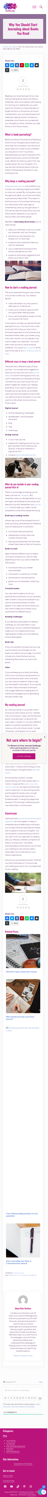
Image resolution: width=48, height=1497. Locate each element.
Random (10, 1449)
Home (5, 47)
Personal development (15, 1446)
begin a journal (29, 347)
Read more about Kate (23, 1355)
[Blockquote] (23, 1397)
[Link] (28, 1397)
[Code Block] (25, 1397)
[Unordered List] (20, 1397)
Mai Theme (32, 1495)
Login (40, 1382)
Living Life (10, 1443)
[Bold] (5, 1397)
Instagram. (24, 495)
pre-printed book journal (25, 455)
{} (32, 1398)
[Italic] (8, 1397)
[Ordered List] (17, 1397)
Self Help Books (13, 1451)
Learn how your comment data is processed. (21, 1405)
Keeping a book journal (14, 186)
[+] (34, 1398)
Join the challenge (24, 756)
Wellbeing (32, 1275)
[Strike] (14, 1397)
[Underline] (11, 1397)
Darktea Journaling (26, 1492)
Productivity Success (18, 1275)
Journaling (13, 47)
